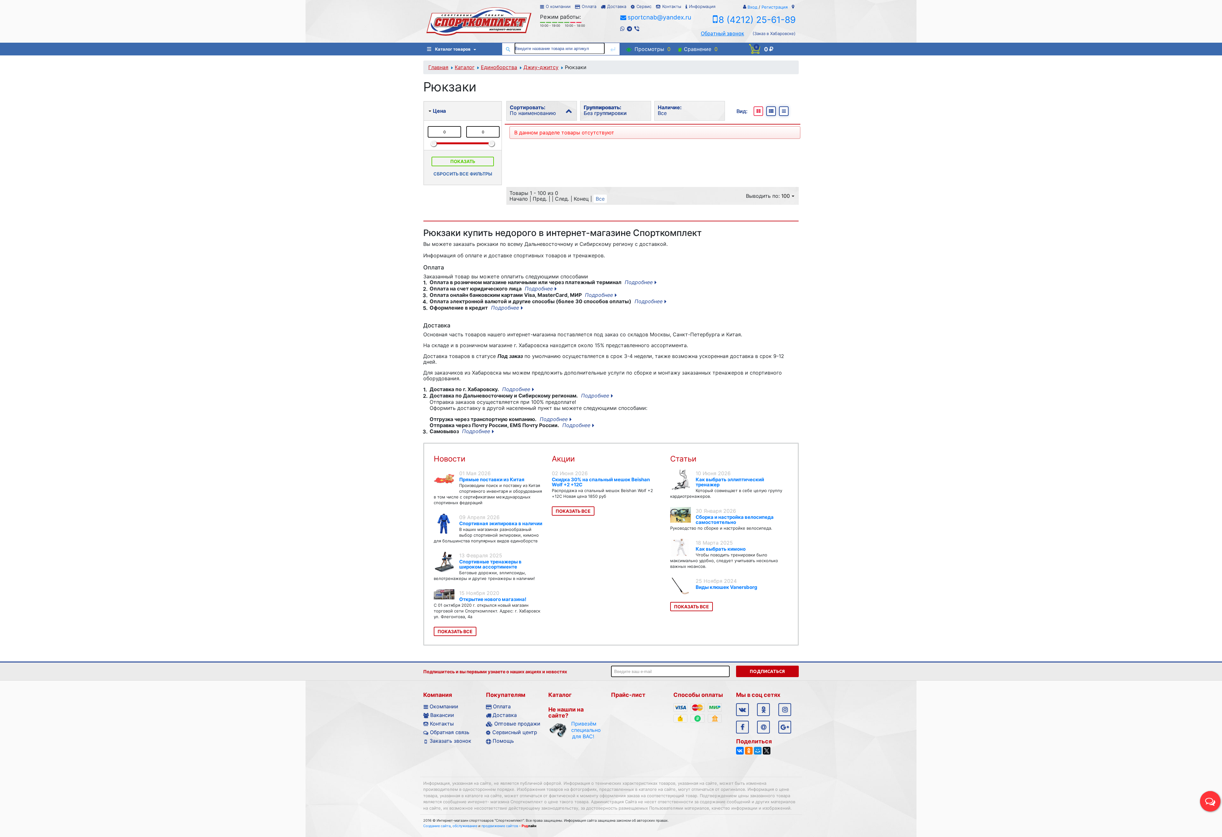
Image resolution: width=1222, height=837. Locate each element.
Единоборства (499, 67)
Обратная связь (449, 732)
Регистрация (775, 7)
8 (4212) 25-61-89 (757, 19)
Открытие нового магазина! (492, 599)
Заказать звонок (450, 741)
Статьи (683, 458)
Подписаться (767, 671)
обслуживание (465, 826)
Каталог (464, 67)
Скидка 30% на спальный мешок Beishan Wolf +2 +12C (601, 482)
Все (600, 199)
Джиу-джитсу (540, 67)
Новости (449, 458)
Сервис (643, 6)
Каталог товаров (453, 49)
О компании (558, 6)
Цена (439, 111)
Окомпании (444, 706)
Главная (438, 67)
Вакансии (442, 715)
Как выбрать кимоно (721, 549)
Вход (752, 7)
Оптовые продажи (517, 723)
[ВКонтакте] (740, 751)
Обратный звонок (722, 33)
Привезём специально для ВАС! (583, 730)
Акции (563, 458)
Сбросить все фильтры (462, 173)
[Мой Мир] (758, 751)
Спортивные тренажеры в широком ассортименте (490, 564)
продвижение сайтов (499, 826)
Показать (462, 161)
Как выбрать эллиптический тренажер (730, 482)
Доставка (616, 6)
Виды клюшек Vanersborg (726, 587)
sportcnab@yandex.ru (659, 17)
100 (785, 196)
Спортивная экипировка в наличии (500, 523)
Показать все (455, 631)
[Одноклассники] (749, 751)
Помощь (503, 741)
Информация (702, 6)
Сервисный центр (514, 732)
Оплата (589, 6)
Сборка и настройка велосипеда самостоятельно (735, 519)
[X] (766, 751)
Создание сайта (437, 826)
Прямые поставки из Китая (491, 479)
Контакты (671, 6)
